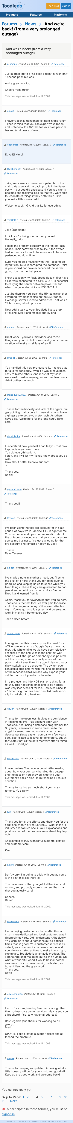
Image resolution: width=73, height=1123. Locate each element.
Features (36, 14)
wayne (10, 1058)
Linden (10, 567)
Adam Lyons (13, 633)
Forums (9, 23)
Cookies (34, 1121)
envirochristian (15, 994)
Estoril (10, 865)
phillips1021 (13, 758)
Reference (59, 64)
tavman (11, 518)
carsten (11, 327)
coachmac (12, 144)
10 (65, 1097)
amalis (10, 111)
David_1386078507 (17, 395)
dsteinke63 (13, 921)
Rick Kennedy (14, 169)
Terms (22, 1121)
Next (13, 1101)
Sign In (66, 6)
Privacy (11, 1121)
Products (12, 14)
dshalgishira (13, 436)
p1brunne (12, 64)
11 (3, 1101)
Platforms (60, 14)
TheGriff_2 (12, 220)
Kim (9, 812)
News (30, 23)
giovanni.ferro (14, 489)
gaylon (10, 708)
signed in (8, 1114)
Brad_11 (11, 358)
